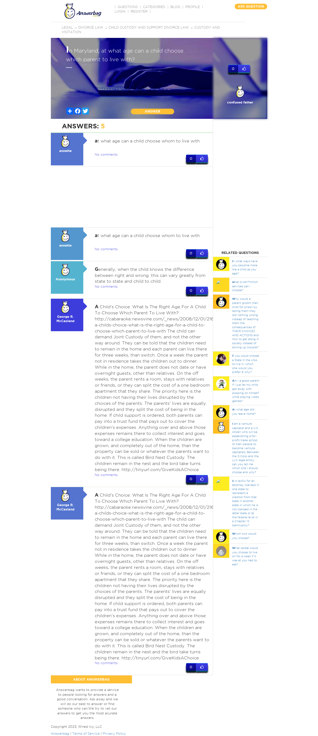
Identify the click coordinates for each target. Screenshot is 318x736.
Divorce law (90, 27)
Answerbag (60, 733)
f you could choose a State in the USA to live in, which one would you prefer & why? (245, 363)
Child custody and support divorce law (149, 27)
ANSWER (152, 111)
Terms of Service (86, 733)
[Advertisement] (132, 197)
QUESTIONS (128, 7)
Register (139, 11)
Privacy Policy (114, 733)
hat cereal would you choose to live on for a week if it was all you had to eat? (245, 556)
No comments (106, 154)
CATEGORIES (154, 7)
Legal (67, 27)
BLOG (175, 7)
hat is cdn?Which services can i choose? (245, 286)
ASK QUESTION (251, 6)
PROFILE (192, 7)
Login (120, 11)
